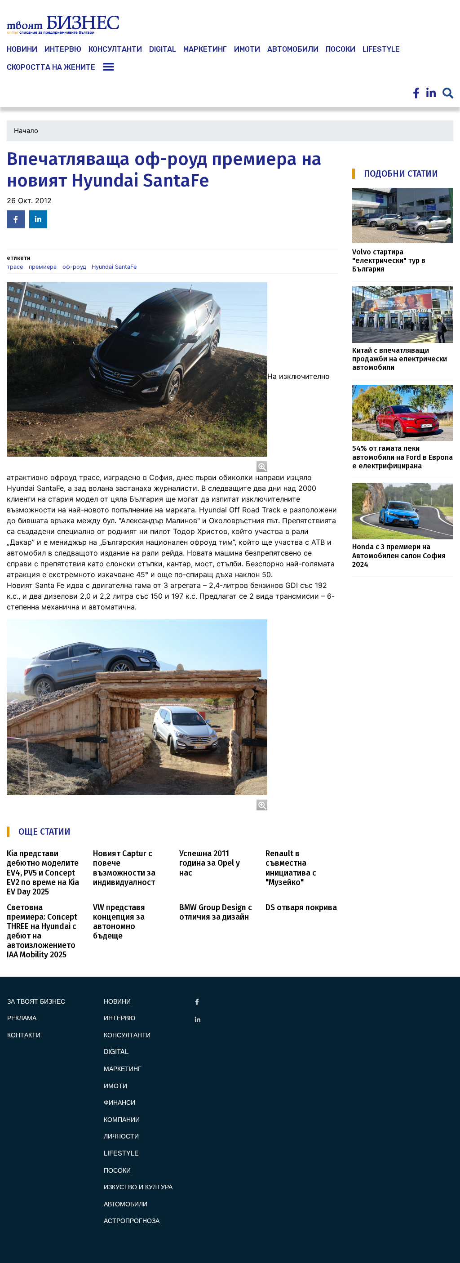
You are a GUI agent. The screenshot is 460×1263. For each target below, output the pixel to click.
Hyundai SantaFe (114, 266)
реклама (21, 1017)
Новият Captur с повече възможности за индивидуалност (124, 868)
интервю (62, 49)
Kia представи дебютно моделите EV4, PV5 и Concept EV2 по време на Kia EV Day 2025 (43, 872)
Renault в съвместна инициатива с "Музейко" (290, 868)
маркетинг (205, 49)
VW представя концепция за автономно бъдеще (119, 922)
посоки (340, 49)
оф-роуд (74, 266)
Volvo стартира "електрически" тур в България (388, 261)
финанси (119, 1102)
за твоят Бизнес (36, 1000)
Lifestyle (381, 49)
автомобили (292, 49)
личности (121, 1135)
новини (22, 49)
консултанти (115, 49)
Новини (117, 1000)
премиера (43, 266)
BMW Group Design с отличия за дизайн (215, 912)
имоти (247, 49)
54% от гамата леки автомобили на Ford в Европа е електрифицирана (402, 457)
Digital (162, 49)
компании (122, 1119)
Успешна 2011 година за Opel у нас (209, 863)
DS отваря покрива (301, 907)
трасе (15, 266)
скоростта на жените (51, 67)
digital (116, 1051)
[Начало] (63, 25)
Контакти (23, 1034)
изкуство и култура (138, 1186)
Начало (26, 131)
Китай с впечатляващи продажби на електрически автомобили (399, 359)
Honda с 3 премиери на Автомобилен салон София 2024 (399, 556)
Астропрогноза (131, 1220)
